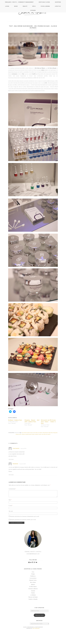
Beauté (25, 6)
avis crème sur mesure (37, 432)
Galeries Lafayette (33, 599)
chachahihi (16, 448)
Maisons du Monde (33, 597)
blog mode (50, 432)
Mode (16, 6)
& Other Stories (33, 586)
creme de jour (18, 434)
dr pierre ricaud (38, 434)
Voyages (33, 10)
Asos (33, 571)
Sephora (33, 584)
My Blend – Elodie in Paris (15, 420)
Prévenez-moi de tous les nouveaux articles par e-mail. (23, 519)
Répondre (11, 459)
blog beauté (45, 432)
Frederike (15, 463)
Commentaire (12, 488)
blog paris (55, 432)
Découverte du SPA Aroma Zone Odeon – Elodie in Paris (48, 421)
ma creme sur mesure (46, 434)
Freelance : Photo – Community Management (19, 2)
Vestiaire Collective (33, 588)
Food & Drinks (45, 6)
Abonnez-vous (39, 615)
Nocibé (33, 593)
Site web (11, 511)
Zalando (33, 590)
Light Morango (36, 628)
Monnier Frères (33, 580)
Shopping (58, 2)
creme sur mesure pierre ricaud (28, 434)
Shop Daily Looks (44, 2)
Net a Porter (33, 582)
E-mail (11, 505)
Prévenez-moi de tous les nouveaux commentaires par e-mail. (24, 516)
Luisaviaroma (33, 578)
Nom (10, 499)
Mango (33, 574)
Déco (34, 6)
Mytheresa (33, 576)
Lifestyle (58, 6)
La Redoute (33, 595)
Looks (7, 6)
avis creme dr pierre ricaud (27, 432)
